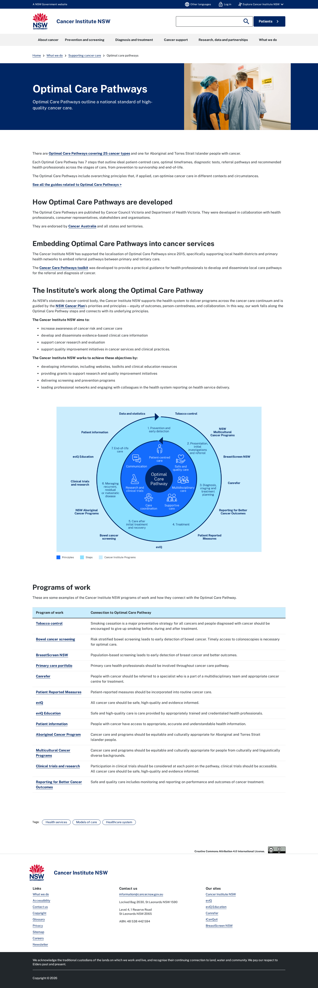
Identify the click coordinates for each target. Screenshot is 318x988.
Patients (269, 21)
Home (36, 55)
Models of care (86, 822)
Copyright (39, 913)
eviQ (209, 900)
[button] (261, 4)
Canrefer (212, 913)
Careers (38, 938)
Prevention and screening (84, 40)
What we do (268, 40)
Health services (56, 822)
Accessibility (41, 900)
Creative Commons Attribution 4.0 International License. (229, 851)
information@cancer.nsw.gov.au (141, 894)
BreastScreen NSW (219, 925)
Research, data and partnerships (223, 40)
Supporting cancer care (84, 55)
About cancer (48, 40)
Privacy (38, 925)
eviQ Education (216, 907)
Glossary (39, 919)
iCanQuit (212, 919)
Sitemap (38, 932)
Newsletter (40, 944)
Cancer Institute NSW (221, 894)
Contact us (40, 907)
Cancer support (176, 40)
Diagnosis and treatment (134, 40)
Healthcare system (119, 822)
